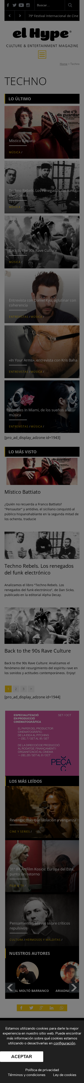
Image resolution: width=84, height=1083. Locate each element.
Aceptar (21, 1057)
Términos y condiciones (26, 1074)
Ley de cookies (64, 1074)
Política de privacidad (42, 1070)
